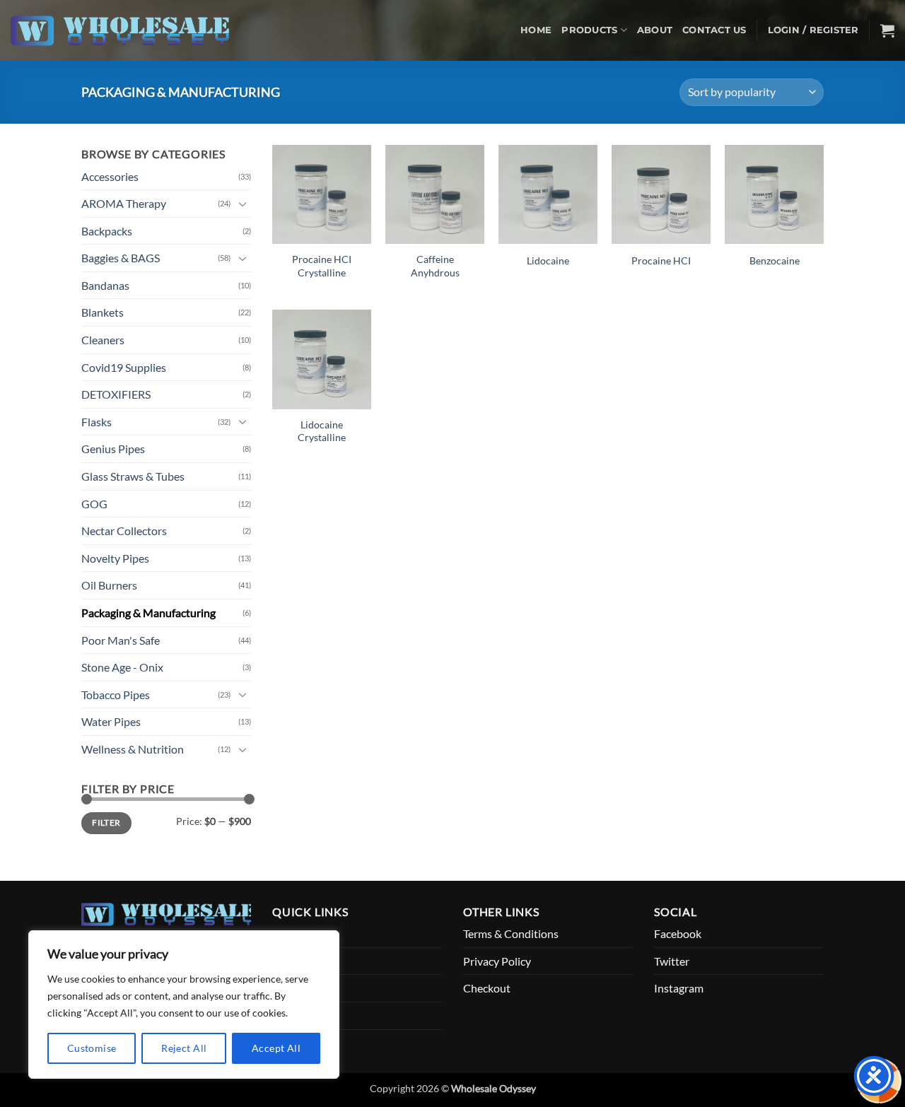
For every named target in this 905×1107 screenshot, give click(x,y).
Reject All (183, 1048)
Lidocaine (548, 260)
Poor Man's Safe (120, 640)
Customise (92, 1048)
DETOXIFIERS (116, 394)
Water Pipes (111, 721)
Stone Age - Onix (122, 667)
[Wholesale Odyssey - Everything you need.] (127, 31)
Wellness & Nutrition (132, 749)
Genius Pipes (113, 448)
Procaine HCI (661, 260)
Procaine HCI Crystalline (321, 266)
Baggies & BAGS (120, 257)
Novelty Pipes (115, 558)
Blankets (102, 312)
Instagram (678, 988)
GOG (94, 503)
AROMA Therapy (123, 203)
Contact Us (714, 30)
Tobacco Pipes (115, 694)
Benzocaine (774, 260)
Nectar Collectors (124, 530)
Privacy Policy (497, 961)
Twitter (671, 961)
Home (535, 30)
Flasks (96, 421)
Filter (106, 822)
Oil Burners (109, 585)
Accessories (110, 176)
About (654, 30)
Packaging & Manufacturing (148, 612)
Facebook (677, 933)
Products (589, 30)
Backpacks (106, 231)
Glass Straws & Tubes (133, 476)
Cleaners (102, 339)
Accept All (276, 1048)
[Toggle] (242, 203)
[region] (183, 1004)
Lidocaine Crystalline (322, 431)
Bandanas (105, 285)
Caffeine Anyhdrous (435, 266)
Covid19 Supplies (123, 367)
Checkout (486, 988)
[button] (813, 30)
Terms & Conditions (511, 933)
